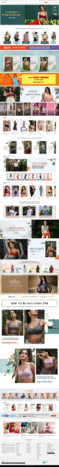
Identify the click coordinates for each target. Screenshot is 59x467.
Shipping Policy (28, 445)
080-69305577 (53, 449)
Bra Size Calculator (39, 447)
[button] (40, 2)
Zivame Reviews (38, 454)
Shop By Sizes (38, 449)
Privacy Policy (28, 446)
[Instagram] (49, 452)
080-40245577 (50, 449)
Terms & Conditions (29, 447)
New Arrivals (17, 444)
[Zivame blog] (50, 452)
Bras (16, 445)
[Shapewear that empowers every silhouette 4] (33, 177)
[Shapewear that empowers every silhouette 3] (25, 177)
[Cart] (52, 2)
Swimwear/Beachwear (18, 454)
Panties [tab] (9, 119)
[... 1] (9, 269)
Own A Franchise (39, 453)
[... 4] (49, 269)
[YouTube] (51, 452)
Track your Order (28, 449)
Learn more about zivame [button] (29, 439)
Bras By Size (38, 448)
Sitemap (38, 457)
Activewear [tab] (17, 119)
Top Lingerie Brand (18, 455)
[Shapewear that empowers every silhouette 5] (40, 177)
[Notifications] (49, 2)
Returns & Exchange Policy (29, 448)
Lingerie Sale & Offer (18, 453)
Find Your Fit (38, 446)
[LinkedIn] (52, 452)
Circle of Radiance (39, 455)
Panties (17, 448)
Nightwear (17, 446)
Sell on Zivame (52, 0)
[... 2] (22, 269)
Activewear (17, 447)
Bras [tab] (6, 119)
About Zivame (38, 444)
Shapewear (17, 449)
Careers (38, 456)
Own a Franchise (56, 0)
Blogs (39, 0)
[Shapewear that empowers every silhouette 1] (10, 177)
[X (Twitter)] (48, 452)
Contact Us (46, 0)
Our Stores (49, 0)
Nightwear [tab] (13, 119)
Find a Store (38, 459)
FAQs (37, 458)
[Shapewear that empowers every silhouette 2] (17, 177)
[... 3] (36, 269)
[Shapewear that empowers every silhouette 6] (48, 177)
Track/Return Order (42, 0)
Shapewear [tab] (21, 119)
